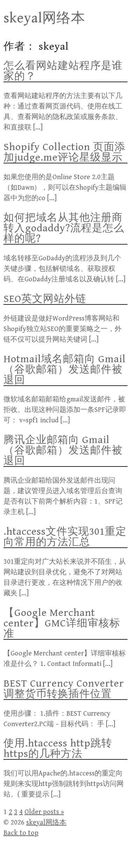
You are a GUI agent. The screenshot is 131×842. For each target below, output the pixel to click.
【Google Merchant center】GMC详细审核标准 (61, 623)
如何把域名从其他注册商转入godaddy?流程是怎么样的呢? (63, 228)
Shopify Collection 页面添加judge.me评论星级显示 (64, 152)
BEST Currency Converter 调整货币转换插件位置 (63, 689)
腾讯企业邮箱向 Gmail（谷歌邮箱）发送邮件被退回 (63, 450)
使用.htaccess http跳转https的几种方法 (57, 748)
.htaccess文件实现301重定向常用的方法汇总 (64, 537)
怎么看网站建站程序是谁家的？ (63, 71)
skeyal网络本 (44, 18)
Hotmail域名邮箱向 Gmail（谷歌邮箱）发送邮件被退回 (64, 369)
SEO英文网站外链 (44, 299)
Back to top (20, 833)
